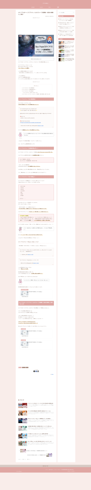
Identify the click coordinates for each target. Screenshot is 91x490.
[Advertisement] (36, 26)
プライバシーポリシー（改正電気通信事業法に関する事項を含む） (64, 469)
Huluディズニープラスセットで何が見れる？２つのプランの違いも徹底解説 (66, 20)
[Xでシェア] (34, 371)
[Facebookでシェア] (36, 371)
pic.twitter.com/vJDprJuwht (36, 122)
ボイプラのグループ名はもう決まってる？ (31, 92)
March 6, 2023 (30, 254)
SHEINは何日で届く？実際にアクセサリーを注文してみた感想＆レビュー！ (66, 23)
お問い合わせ (51, 469)
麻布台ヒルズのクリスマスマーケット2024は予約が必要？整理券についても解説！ (66, 31)
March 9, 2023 (40, 125)
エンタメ (24, 367)
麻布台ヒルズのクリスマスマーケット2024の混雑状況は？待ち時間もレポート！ (66, 27)
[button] (38, 371)
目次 (35, 85)
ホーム (47, 469)
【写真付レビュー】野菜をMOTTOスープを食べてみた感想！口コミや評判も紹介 (66, 35)
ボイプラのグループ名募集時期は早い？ (29, 89)
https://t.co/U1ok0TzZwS (25, 122)
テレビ (20, 367)
